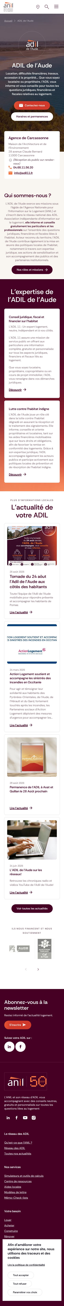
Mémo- (16, 1198)
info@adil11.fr (23, 173)
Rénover (9, 1236)
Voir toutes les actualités (32, 908)
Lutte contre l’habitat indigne (29, 409)
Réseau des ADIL (14, 1148)
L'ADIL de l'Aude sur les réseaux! (26, 872)
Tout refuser (19, 1283)
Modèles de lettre (15, 1192)
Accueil (8, 20)
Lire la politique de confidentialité (26, 1265)
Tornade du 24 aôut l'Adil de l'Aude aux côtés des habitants (28, 581)
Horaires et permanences (32, 116)
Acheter (9, 1225)
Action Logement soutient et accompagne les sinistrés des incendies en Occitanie (30, 678)
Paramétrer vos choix (25, 1292)
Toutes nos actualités (17, 1153)
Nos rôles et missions (30, 269)
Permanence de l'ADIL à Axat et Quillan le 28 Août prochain (31, 789)
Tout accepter (21, 1275)
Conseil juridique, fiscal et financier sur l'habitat (26, 319)
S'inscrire (15, 1025)
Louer (7, 1220)
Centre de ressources (18, 1181)
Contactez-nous (35, 105)
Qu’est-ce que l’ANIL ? (18, 1142)
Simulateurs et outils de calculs (24, 1176)
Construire (11, 1231)
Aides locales (12, 1187)
